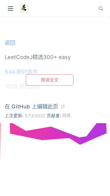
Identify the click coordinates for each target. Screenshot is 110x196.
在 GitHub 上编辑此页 (31, 106)
